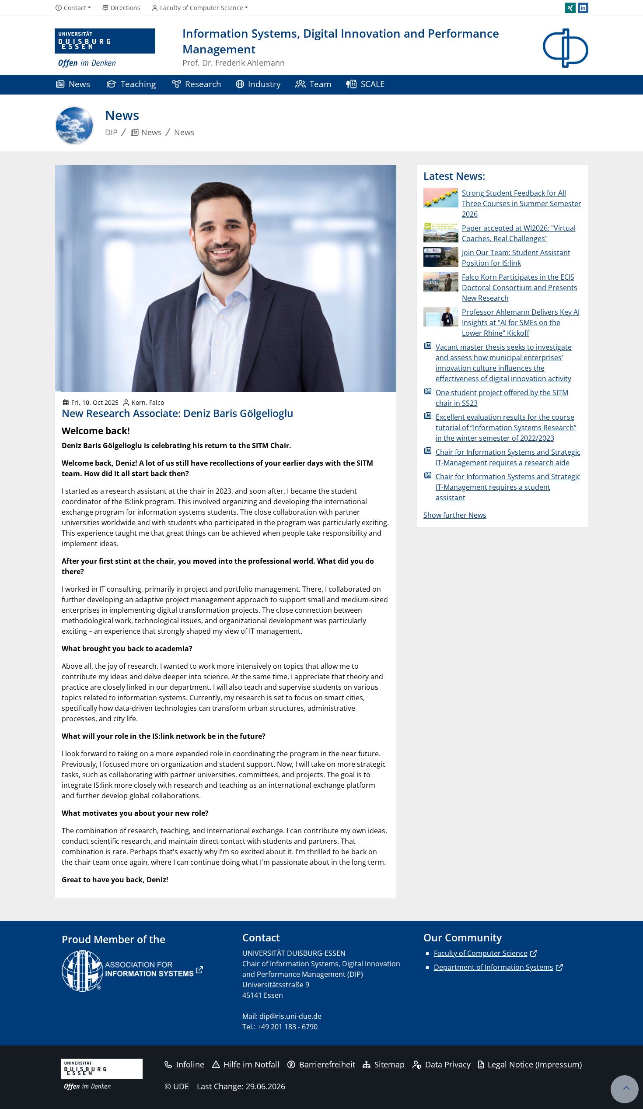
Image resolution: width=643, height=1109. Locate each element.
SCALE (373, 84)
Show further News (454, 515)
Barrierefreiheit (327, 1064)
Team (321, 84)
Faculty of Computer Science (481, 953)
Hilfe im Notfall (252, 1064)
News (79, 84)
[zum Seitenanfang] (625, 1089)
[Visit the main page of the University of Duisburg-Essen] (105, 48)
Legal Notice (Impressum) (535, 1064)
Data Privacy (448, 1064)
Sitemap (389, 1064)
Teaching (138, 84)
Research (203, 84)
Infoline (190, 1064)
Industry (264, 84)
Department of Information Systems (493, 967)
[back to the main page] (565, 48)
